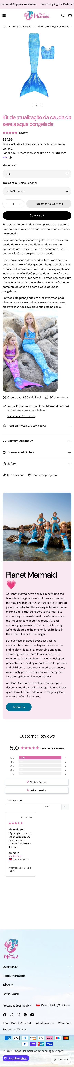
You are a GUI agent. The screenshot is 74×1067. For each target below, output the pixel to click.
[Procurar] (63, 15)
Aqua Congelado (21, 26)
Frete (26, 144)
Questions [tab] (12, 800)
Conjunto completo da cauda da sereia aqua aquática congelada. (36, 287)
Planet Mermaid (23, 1051)
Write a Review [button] (38, 782)
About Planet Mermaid (17, 1023)
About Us (19, 707)
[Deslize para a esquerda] (32, 105)
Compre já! (37, 215)
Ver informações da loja (21, 416)
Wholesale (64, 1023)
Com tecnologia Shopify (49, 1051)
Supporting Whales (15, 1029)
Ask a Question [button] (38, 790)
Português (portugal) (16, 1005)
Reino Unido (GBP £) (54, 1005)
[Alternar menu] (4, 15)
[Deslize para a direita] (41, 105)
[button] (29, 867)
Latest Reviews (44, 1023)
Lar (4, 26)
